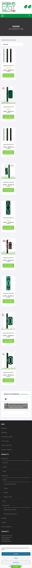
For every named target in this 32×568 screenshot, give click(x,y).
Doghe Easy (16, 29)
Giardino (4, 479)
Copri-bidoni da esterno (10, 484)
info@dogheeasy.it (6, 541)
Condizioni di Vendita (6, 437)
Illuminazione (5, 505)
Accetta (16, 554)
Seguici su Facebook (11, 394)
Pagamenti (4, 432)
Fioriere (6, 488)
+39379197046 (5, 539)
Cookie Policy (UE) (6, 445)
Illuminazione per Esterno (10, 514)
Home (10, 29)
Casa (3, 501)
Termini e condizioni (6, 449)
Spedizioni (4, 428)
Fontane (6, 492)
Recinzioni (5, 462)
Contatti (3, 522)
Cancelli (4, 467)
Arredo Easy (4, 475)
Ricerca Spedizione (6, 526)
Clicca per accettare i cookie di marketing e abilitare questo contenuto (16, 406)
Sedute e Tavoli (8, 497)
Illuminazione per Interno (10, 509)
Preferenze (16, 562)
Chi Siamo (4, 518)
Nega (16, 558)
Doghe (4, 471)
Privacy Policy (5, 441)
